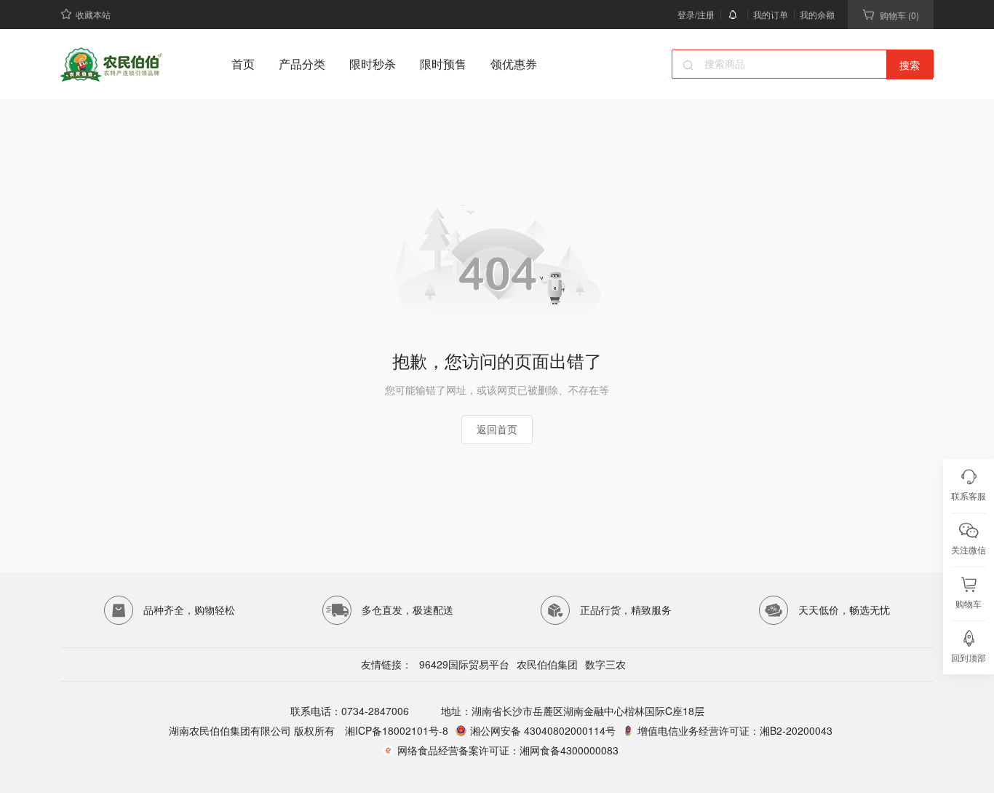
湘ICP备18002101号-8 (395, 730)
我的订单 (770, 14)
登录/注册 (696, 14)
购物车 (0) (899, 15)
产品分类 (302, 63)
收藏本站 (93, 14)
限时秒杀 (372, 63)
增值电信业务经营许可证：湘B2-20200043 (734, 730)
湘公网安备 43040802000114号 (543, 730)
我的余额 (817, 14)
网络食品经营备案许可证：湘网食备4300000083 (508, 750)
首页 (243, 63)
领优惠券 (513, 63)
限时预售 (443, 63)
